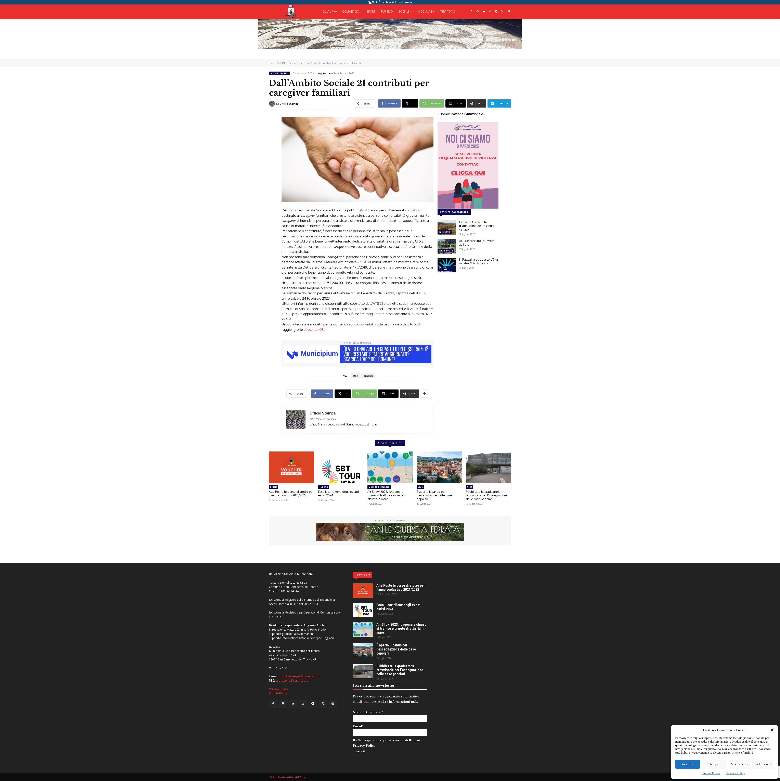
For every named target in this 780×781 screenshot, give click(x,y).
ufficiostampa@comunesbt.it (300, 676)
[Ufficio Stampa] (272, 104)
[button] (772, 730)
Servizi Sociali (296, 63)
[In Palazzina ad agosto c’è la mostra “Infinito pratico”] (447, 265)
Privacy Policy (735, 773)
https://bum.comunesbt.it (323, 419)
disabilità (368, 375)
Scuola (273, 486)
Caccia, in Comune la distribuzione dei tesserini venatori (476, 225)
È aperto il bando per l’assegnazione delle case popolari (434, 495)
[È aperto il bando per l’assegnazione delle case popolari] (439, 467)
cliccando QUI (314, 329)
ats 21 (355, 375)
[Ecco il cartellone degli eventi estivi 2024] (340, 467)
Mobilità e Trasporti (379, 486)
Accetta (688, 764)
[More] (424, 393)
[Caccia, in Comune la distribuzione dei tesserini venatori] (447, 227)
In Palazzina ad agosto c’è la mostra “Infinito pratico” (478, 261)
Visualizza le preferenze (751, 764)
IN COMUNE (444, 232)
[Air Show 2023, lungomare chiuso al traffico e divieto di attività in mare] (390, 467)
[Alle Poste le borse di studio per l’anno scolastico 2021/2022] (291, 467)
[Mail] (490, 11)
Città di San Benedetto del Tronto (288, 777)
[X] (502, 11)
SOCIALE (282, 63)
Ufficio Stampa (289, 103)
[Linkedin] (483, 11)
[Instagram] (477, 11)
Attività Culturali (443, 268)
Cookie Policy (711, 773)
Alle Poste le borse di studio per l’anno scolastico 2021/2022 (291, 493)
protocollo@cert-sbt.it (292, 680)
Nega (714, 764)
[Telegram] (496, 11)
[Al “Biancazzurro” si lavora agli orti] (447, 246)
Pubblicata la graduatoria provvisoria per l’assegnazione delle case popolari (487, 495)
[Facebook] (471, 11)
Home (272, 63)
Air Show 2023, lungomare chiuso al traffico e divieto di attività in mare (386, 495)
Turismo (323, 486)
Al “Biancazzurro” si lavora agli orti (476, 242)
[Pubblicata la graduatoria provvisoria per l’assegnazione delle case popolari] (488, 467)
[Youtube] (508, 11)
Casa (420, 486)
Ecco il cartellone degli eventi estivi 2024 (338, 493)
